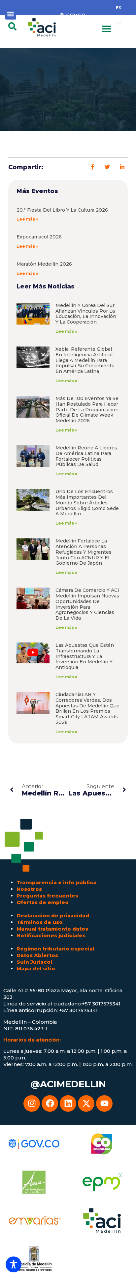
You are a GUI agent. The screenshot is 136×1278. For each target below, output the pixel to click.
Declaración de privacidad (53, 915)
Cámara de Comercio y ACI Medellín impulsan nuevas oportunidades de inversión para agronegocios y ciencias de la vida (87, 604)
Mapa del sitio (36, 968)
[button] (10, 14)
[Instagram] (31, 1103)
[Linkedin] (68, 1103)
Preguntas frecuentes (47, 896)
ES (118, 7)
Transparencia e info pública (56, 882)
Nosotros (29, 889)
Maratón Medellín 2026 (44, 264)
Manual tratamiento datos (52, 929)
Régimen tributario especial (55, 949)
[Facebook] (50, 1103)
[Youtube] (104, 1103)
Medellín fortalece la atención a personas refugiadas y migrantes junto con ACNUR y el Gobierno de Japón (83, 552)
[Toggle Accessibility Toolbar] (13, 1264)
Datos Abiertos (37, 955)
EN (118, 23)
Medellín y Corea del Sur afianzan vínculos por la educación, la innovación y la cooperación (85, 313)
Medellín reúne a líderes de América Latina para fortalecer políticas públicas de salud (86, 456)
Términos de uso (40, 922)
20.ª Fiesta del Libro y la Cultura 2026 (62, 210)
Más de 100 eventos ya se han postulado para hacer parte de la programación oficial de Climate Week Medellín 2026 (87, 409)
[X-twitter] (86, 1103)
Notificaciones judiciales (51, 935)
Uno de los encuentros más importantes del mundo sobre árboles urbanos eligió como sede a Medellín (87, 502)
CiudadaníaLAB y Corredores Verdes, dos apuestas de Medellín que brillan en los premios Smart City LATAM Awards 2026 (87, 708)
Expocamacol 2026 (39, 237)
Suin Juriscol (34, 962)
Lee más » (27, 219)
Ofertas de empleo (43, 902)
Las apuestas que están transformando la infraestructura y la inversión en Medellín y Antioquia (84, 656)
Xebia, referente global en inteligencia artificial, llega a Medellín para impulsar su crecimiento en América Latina (85, 360)
